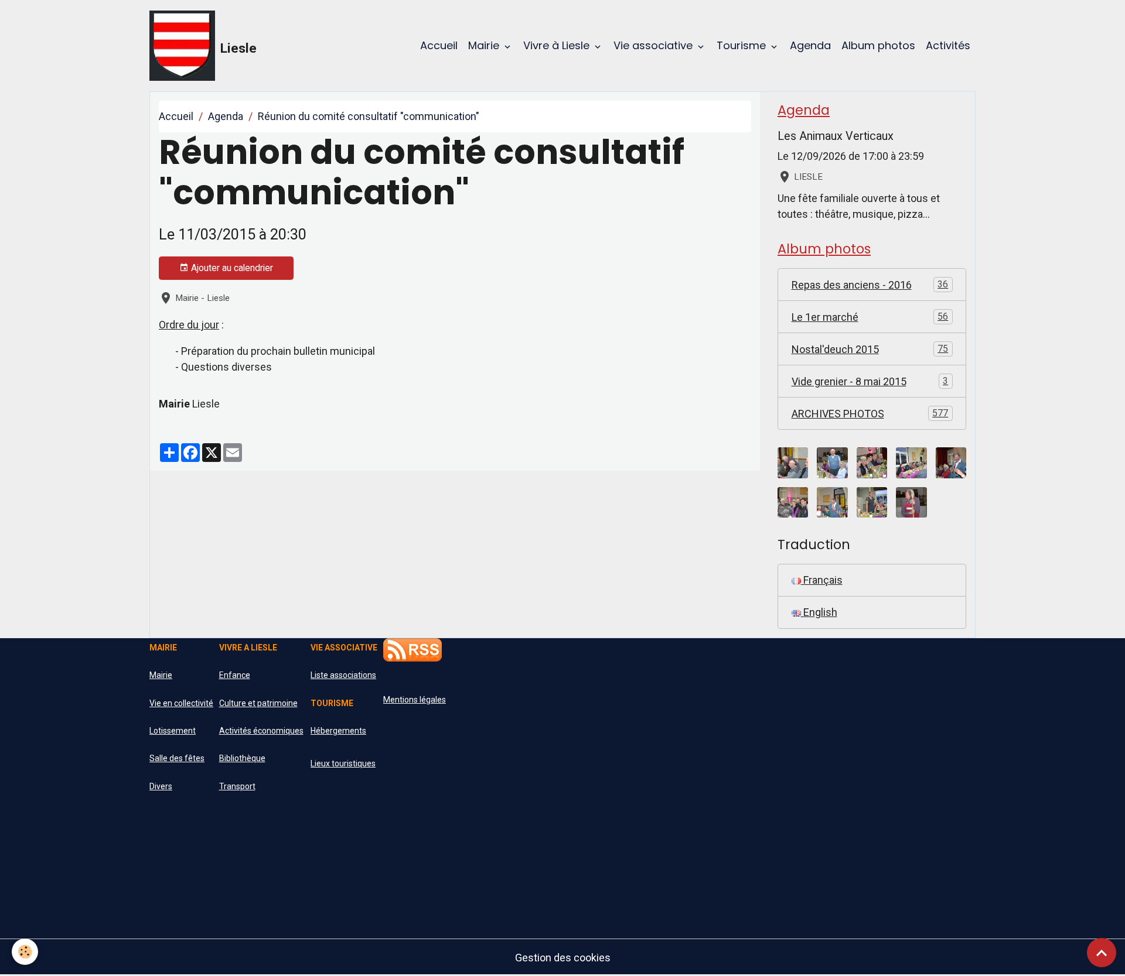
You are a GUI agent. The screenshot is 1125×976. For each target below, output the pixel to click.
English (819, 612)
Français (822, 580)
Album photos (878, 45)
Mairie (485, 45)
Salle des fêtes (176, 758)
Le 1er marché (870, 317)
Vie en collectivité (181, 703)
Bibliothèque (242, 758)
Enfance (234, 675)
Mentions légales (414, 699)
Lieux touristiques (343, 763)
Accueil (439, 45)
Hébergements (338, 730)
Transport (237, 786)
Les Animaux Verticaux (836, 136)
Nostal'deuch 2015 (870, 349)
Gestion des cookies (563, 957)
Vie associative (654, 45)
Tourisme (743, 45)
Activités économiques (261, 730)
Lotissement (172, 730)
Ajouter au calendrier (231, 267)
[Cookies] (25, 952)
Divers (160, 786)
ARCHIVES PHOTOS (870, 413)
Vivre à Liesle (557, 45)
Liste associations (343, 675)
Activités (948, 45)
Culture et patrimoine (258, 703)
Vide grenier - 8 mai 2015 (870, 381)
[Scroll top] (1101, 952)
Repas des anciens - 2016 (870, 285)
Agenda (810, 45)
